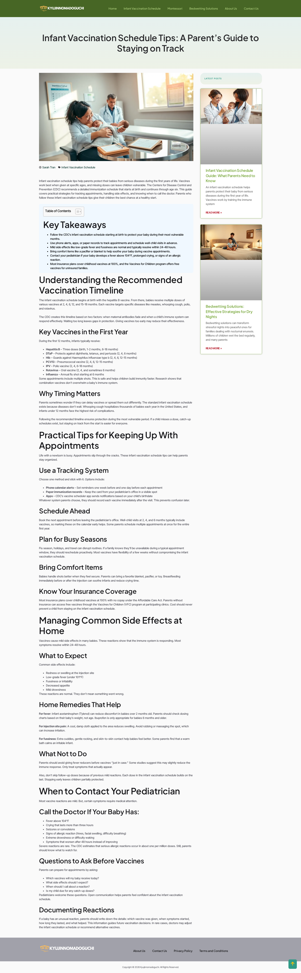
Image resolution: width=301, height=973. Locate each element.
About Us (231, 8)
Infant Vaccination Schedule (142, 8)
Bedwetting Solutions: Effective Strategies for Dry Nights (229, 311)
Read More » (214, 212)
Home (113, 8)
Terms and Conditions (213, 951)
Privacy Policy (183, 951)
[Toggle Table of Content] (76, 212)
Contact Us (251, 8)
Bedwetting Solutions (203, 8)
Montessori (175, 8)
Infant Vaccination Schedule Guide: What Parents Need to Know (230, 175)
